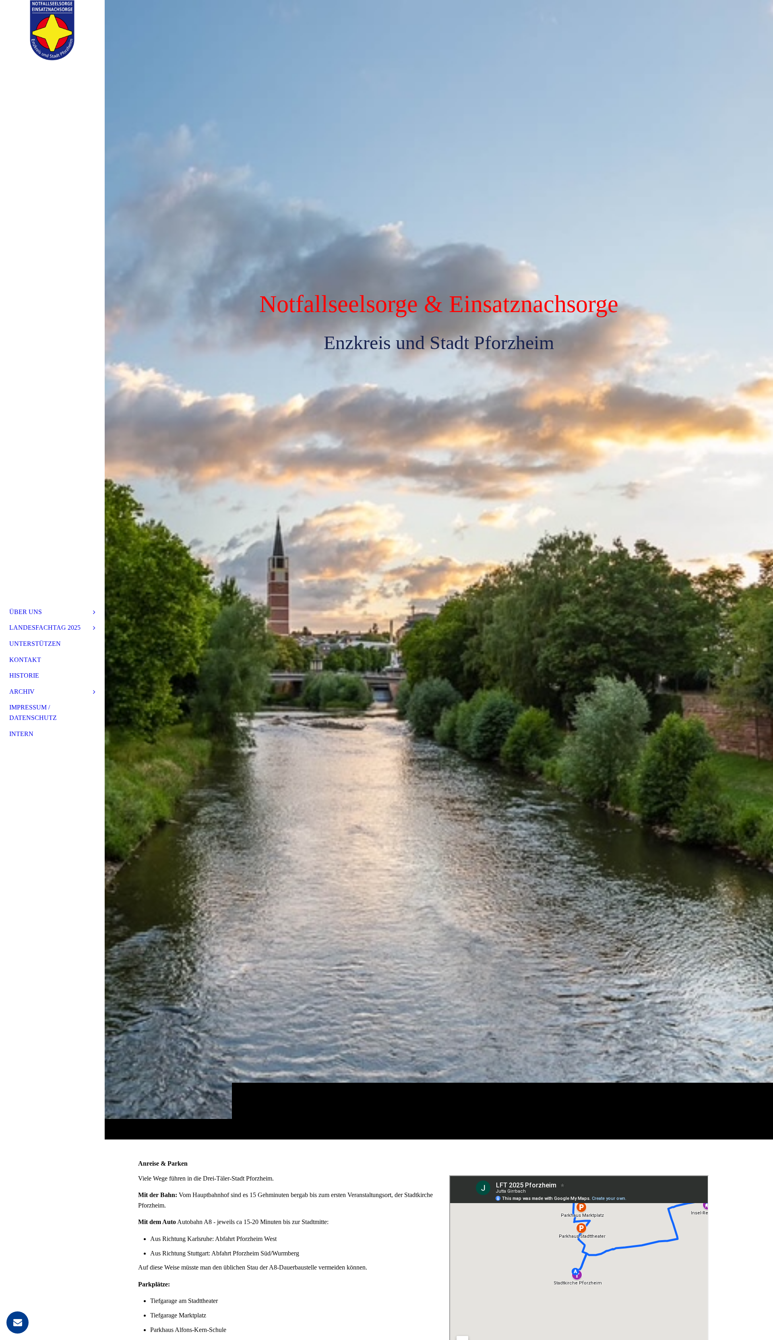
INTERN (21, 733)
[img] (439, 569)
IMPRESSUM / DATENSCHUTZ (33, 712)
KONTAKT (25, 659)
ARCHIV (22, 691)
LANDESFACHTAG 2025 (45, 627)
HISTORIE (24, 675)
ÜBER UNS (25, 611)
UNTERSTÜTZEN (35, 643)
